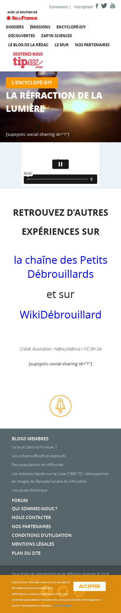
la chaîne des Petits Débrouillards (60, 267)
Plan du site (26, 553)
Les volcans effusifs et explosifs (38, 455)
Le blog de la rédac (28, 44)
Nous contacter (31, 517)
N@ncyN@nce (67, 349)
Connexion (58, 6)
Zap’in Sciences (56, 35)
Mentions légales (33, 544)
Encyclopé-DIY (71, 27)
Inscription (83, 6)
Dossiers (15, 27)
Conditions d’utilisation (42, 535)
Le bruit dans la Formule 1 (34, 447)
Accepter (89, 586)
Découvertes (21, 35)
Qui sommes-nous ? (34, 509)
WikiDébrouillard (61, 314)
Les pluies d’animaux (30, 490)
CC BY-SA (92, 349)
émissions (40, 27)
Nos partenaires (92, 44)
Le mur (62, 44)
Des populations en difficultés (37, 464)
